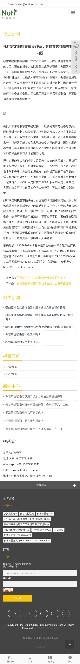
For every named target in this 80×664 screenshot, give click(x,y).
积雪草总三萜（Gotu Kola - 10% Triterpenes (27, 540)
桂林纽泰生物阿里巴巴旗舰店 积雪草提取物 (26, 524)
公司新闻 (11, 366)
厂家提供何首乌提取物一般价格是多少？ (41, 277)
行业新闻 (11, 374)
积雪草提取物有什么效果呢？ (23, 334)
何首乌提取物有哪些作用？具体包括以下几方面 (34, 428)
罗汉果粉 (58, 529)
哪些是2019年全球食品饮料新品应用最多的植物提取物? (39, 326)
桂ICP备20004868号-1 (45, 628)
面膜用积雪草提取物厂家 (17, 529)
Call (30, 661)
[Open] (75, 57)
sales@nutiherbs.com (24, 470)
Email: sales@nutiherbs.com (25, 4)
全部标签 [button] (41, 484)
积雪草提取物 (11, 61)
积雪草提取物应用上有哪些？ (23, 341)
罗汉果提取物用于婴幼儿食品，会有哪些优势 (44, 283)
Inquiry (50, 661)
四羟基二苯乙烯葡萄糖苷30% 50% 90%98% (27, 519)
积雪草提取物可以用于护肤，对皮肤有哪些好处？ (35, 396)
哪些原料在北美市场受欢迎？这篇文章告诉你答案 (35, 307)
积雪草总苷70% (45, 513)
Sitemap (40, 646)
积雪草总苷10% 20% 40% (17, 535)
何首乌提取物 (28, 250)
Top (70, 661)
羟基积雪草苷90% (41, 529)
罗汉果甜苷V (10, 513)
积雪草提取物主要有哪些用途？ (24, 420)
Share (10, 661)
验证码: (7, 578)
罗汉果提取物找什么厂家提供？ (24, 412)
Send (17, 598)
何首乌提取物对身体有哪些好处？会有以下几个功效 (36, 404)
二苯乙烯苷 (13, 261)
